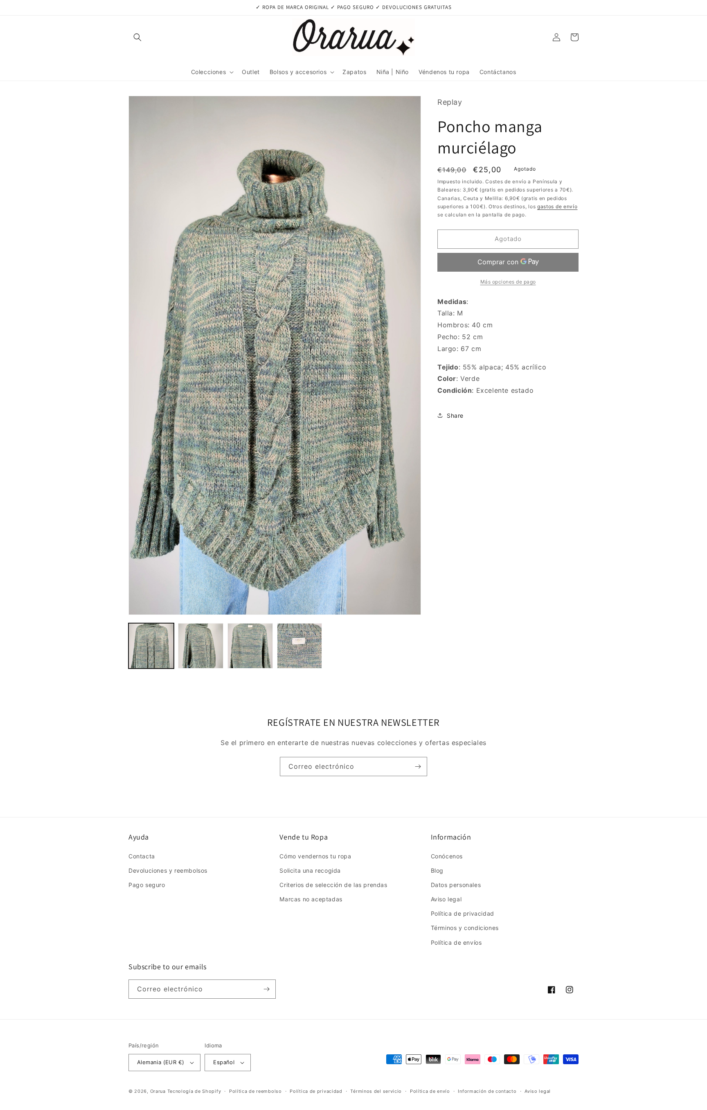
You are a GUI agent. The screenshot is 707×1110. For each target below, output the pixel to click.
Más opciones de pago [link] (508, 281)
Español (223, 1062)
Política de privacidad (462, 913)
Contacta (141, 856)
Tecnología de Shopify (194, 1091)
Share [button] (455, 415)
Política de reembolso (255, 1091)
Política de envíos (456, 942)
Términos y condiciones (465, 927)
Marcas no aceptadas (310, 899)
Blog (437, 870)
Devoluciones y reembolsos (167, 870)
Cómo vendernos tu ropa (315, 856)
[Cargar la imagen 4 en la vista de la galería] (299, 646)
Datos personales (456, 884)
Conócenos (447, 856)
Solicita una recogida (310, 870)
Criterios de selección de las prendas (333, 884)
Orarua (158, 1091)
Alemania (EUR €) (160, 1062)
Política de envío (430, 1091)
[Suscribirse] (418, 766)
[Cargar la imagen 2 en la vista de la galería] (200, 646)
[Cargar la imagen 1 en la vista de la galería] (151, 646)
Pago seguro (146, 884)
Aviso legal (446, 899)
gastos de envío (557, 206)
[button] (137, 37)
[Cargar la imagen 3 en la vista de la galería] (250, 646)
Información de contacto (487, 1091)
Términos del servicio (376, 1091)
